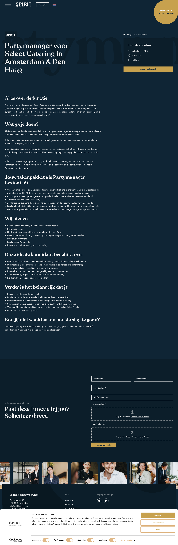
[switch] (69, 540)
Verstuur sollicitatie (103, 445)
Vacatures (42, 4)
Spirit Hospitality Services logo (23, 4)
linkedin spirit (106, 500)
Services (69, 504)
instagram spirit (99, 500)
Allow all (157, 515)
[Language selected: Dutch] (54, 5)
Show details (126, 540)
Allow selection (157, 523)
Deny (158, 530)
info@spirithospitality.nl (19, 506)
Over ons (69, 500)
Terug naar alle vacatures (137, 34)
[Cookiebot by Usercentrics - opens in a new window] (15, 540)
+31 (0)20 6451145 (18, 509)
